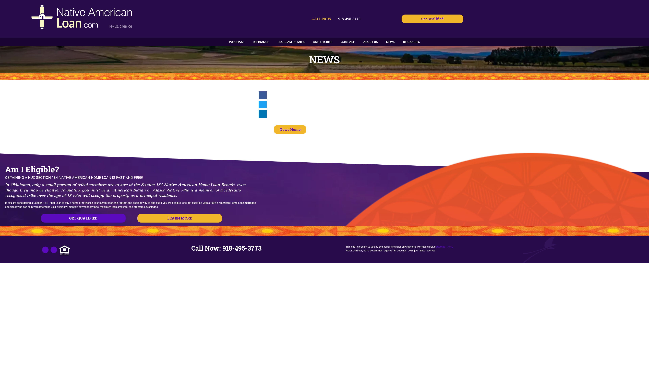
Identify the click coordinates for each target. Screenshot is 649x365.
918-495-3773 (349, 18)
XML (450, 246)
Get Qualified (432, 18)
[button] (263, 95)
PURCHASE (236, 42)
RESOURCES (411, 42)
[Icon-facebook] (45, 250)
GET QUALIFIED (83, 218)
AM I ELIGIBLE (322, 42)
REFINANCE (261, 42)
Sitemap (440, 246)
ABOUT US (370, 42)
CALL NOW (321, 18)
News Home (290, 129)
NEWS (390, 42)
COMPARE (348, 42)
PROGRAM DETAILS (291, 42)
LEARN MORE (179, 218)
